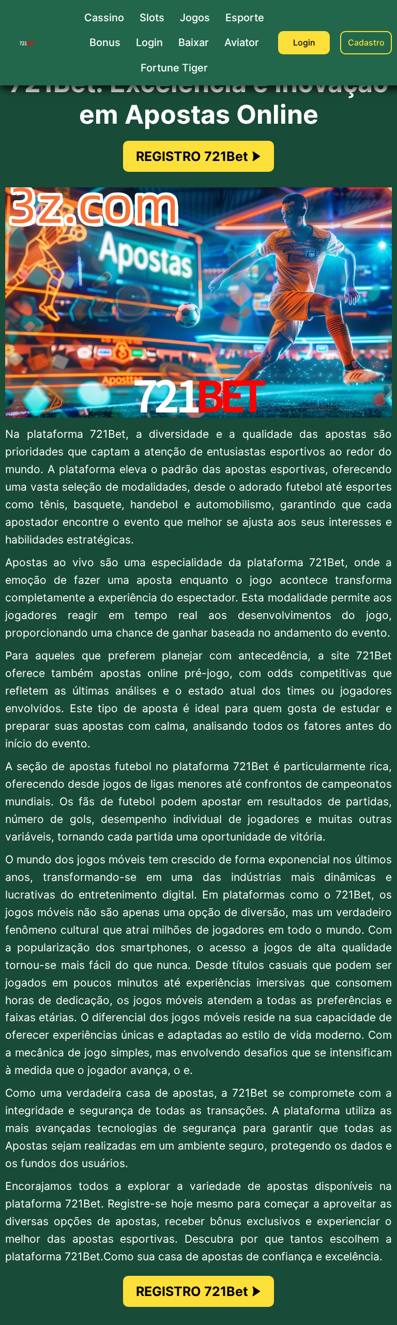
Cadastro (366, 42)
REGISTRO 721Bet (192, 156)
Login (304, 42)
